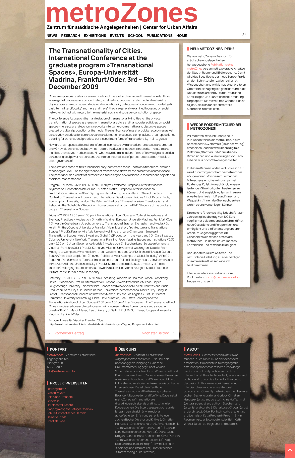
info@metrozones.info (223, 277)
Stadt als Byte (56, 421)
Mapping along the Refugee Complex (70, 409)
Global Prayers (56, 393)
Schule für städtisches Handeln (66, 413)
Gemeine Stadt (56, 417)
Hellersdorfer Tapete (60, 405)
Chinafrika (53, 401)
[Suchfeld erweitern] (244, 35)
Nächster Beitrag (155, 333)
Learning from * (56, 389)
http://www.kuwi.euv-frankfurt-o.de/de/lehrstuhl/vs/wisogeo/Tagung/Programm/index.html (104, 324)
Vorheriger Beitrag (69, 333)
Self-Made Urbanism (60, 397)
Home (181, 35)
